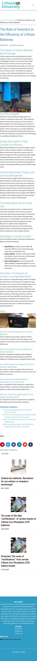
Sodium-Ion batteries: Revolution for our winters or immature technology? (17, 481)
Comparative (10, 20)
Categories (18, 631)
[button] (2, 444)
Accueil (2, 20)
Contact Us (18, 633)
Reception (18, 628)
